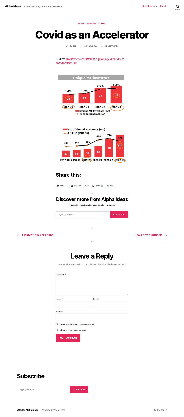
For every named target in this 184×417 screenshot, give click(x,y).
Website (59, 311)
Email (96, 299)
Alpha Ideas (13, 6)
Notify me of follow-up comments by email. (77, 324)
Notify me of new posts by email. (72, 330)
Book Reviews (149, 6)
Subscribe (119, 214)
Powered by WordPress (53, 410)
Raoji (74, 46)
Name (59, 299)
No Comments (111, 46)
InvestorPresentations (92, 23)
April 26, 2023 (90, 46)
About (163, 6)
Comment (61, 274)
